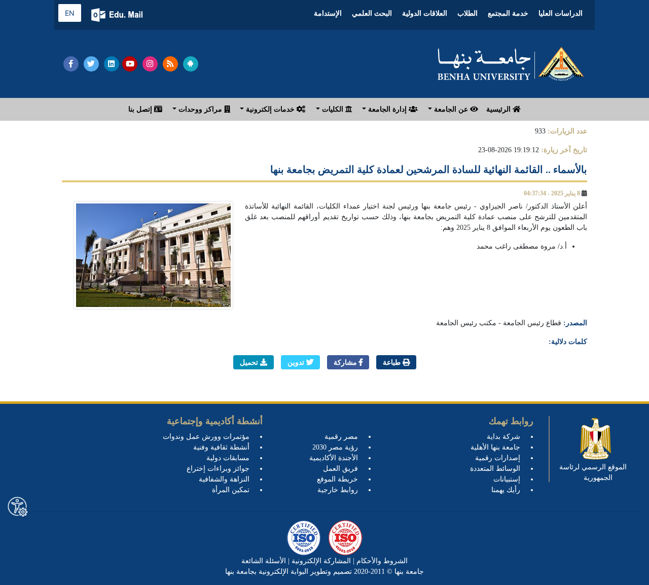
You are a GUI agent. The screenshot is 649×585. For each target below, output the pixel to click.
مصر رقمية (341, 436)
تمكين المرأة (230, 490)
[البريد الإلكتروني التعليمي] (118, 15)
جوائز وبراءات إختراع (218, 468)
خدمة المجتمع (508, 13)
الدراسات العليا (560, 13)
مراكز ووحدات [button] (200, 109)
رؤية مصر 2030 (335, 447)
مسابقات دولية (227, 458)
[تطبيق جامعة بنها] (190, 64)
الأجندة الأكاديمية (333, 458)
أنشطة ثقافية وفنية (221, 447)
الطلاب (467, 13)
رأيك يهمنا (505, 490)
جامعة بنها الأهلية (495, 447)
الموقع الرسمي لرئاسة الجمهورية (593, 472)
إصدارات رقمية (497, 458)
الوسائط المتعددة (495, 468)
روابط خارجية (337, 490)
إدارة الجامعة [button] (387, 109)
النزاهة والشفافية (224, 479)
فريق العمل (340, 468)
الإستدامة (328, 13)
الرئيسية (499, 109)
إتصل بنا (141, 109)
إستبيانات (506, 479)
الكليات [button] (332, 109)
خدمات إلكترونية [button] (270, 109)
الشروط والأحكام (381, 561)
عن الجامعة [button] (451, 109)
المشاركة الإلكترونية (320, 561)
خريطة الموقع (337, 479)
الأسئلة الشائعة (263, 561)
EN (70, 13)
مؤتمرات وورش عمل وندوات (206, 436)
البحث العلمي (372, 13)
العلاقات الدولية (424, 13)
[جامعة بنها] (511, 64)
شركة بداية (503, 436)
